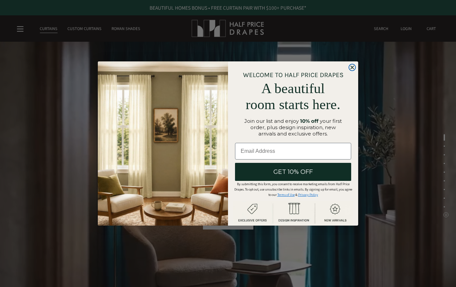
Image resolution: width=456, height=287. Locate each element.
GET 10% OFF (293, 172)
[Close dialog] (352, 67)
